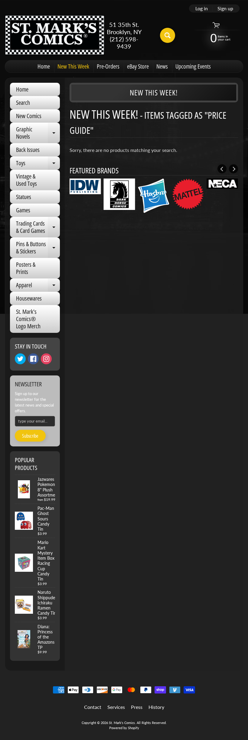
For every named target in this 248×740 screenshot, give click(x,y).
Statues (23, 197)
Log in (201, 8)
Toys (38, 164)
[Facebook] (33, 358)
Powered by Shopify (124, 728)
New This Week (73, 66)
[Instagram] (46, 358)
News (162, 66)
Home (44, 66)
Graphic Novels (38, 133)
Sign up (225, 8)
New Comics (28, 116)
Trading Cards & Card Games (38, 227)
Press (136, 707)
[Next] (233, 168)
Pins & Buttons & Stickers (38, 248)
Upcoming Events (193, 66)
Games (23, 210)
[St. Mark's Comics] (55, 35)
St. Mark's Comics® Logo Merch (28, 318)
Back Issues (28, 150)
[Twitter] (20, 358)
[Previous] (222, 168)
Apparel (38, 286)
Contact (92, 707)
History (156, 707)
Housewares (29, 298)
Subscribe (30, 436)
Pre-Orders (108, 66)
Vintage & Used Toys (26, 180)
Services (116, 707)
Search (23, 102)
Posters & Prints (25, 268)
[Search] (167, 35)
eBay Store (138, 66)
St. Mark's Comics (122, 723)
